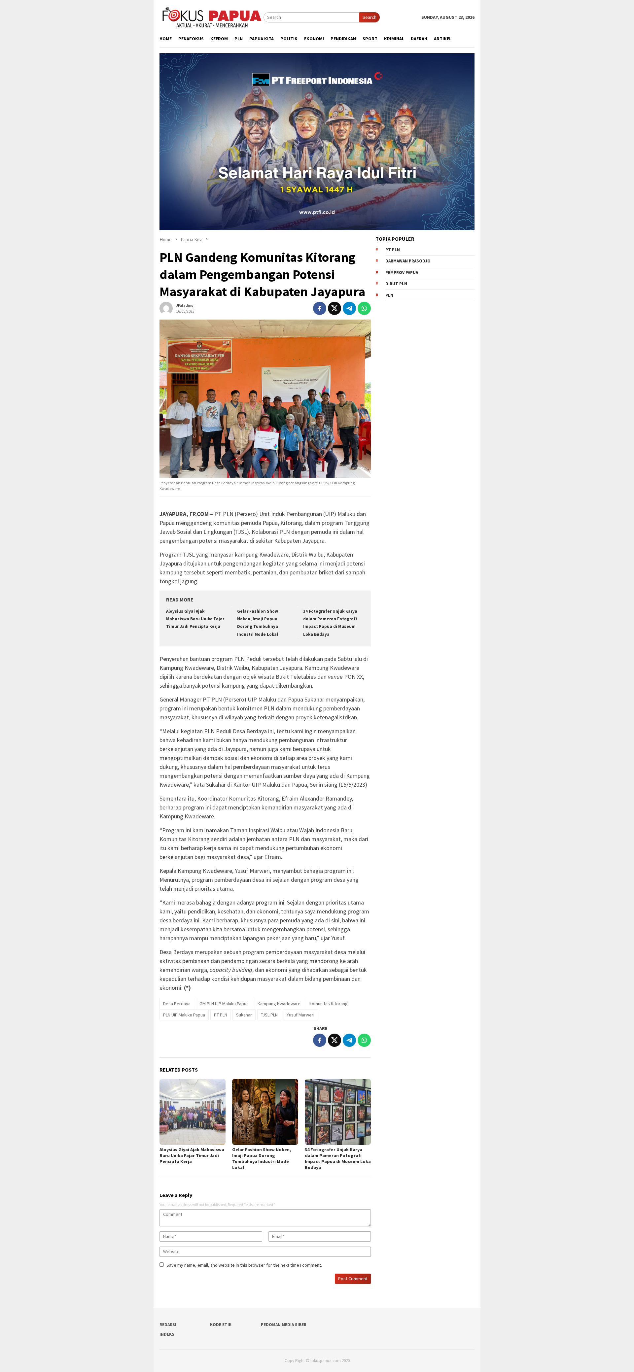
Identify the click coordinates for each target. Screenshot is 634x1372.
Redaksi (167, 1324)
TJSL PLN (269, 1015)
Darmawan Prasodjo (408, 261)
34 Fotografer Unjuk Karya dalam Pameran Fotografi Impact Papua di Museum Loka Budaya (338, 1158)
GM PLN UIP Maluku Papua (224, 1004)
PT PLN (220, 1015)
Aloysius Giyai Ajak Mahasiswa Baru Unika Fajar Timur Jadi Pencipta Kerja (195, 619)
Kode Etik (220, 1324)
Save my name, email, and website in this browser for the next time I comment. (244, 1265)
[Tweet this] (334, 308)
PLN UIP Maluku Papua (184, 1015)
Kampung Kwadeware (279, 1004)
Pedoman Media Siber (283, 1324)
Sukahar (244, 1015)
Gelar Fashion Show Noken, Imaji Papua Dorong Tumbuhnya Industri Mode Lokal (261, 1158)
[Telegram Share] (349, 308)
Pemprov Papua (401, 272)
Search (369, 17)
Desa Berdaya (177, 1004)
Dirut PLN (396, 284)
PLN (389, 295)
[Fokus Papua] (211, 17)
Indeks (166, 1334)
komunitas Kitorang (328, 1004)
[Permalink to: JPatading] (166, 308)
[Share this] (319, 308)
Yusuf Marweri (300, 1015)
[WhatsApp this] (364, 308)
